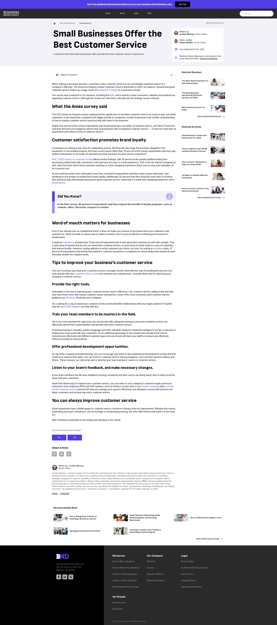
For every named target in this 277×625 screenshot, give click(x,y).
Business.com (119, 602)
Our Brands (119, 596)
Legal (184, 555)
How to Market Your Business (126, 568)
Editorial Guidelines (209, 58)
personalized (58, 183)
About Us (151, 561)
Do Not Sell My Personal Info (194, 568)
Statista (159, 248)
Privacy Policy (187, 561)
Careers (150, 568)
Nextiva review (148, 386)
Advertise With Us (155, 574)
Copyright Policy (188, 580)
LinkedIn (64, 493)
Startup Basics (85, 23)
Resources (119, 555)
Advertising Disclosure (191, 587)
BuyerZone (118, 609)
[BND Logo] (68, 557)
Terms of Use (187, 574)
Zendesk (70, 297)
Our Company (155, 555)
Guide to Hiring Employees (125, 574)
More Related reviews (209, 116)
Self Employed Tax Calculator (126, 587)
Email (55, 493)
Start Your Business (67, 23)
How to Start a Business (123, 561)
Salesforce (68, 242)
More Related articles (209, 197)
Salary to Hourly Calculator (125, 580)
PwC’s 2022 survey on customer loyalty (72, 159)
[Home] (13, 13)
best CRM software (70, 306)
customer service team (86, 273)
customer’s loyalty (108, 90)
